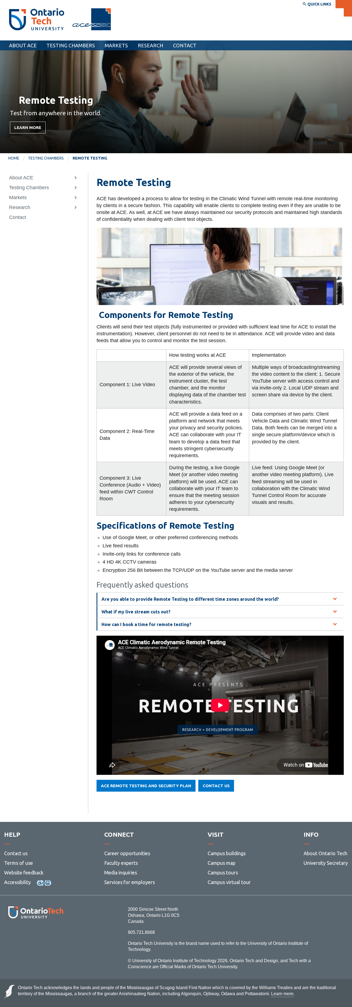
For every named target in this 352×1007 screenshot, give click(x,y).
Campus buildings (227, 853)
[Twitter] (23, 933)
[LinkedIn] (48, 933)
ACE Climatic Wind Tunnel (41, 35)
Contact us (16, 853)
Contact (184, 45)
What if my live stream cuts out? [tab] (135, 611)
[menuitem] (184, 45)
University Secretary (326, 863)
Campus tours (223, 872)
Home (13, 158)
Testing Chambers (70, 45)
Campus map (221, 863)
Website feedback (23, 872)
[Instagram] (35, 933)
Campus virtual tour (229, 882)
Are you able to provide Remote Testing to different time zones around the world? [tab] (190, 599)
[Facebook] (11, 933)
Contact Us (216, 785)
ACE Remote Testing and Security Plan (146, 785)
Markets (116, 45)
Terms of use (18, 863)
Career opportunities (127, 853)
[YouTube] (60, 933)
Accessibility (17, 882)
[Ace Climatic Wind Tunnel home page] (36, 19)
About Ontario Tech (325, 853)
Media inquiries (120, 872)
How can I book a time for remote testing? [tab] (146, 624)
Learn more (27, 127)
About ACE (23, 45)
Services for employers (129, 882)
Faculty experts (121, 863)
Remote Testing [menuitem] (90, 158)
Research (150, 45)
